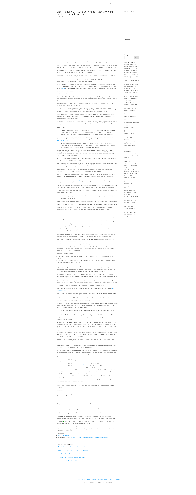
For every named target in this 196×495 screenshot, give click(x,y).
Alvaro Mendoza (63, 16)
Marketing (108, 3)
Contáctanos (136, 3)
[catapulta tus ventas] (131, 35)
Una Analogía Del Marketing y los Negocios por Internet (72, 457)
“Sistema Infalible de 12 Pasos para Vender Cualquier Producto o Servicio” (90, 437)
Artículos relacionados (63, 435)
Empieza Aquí (99, 3)
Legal (111, 479)
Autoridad (115, 3)
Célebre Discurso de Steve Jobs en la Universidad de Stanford (131, 165)
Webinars (122, 3)
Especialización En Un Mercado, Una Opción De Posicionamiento (130, 202)
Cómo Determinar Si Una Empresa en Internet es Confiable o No (130, 181)
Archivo (129, 3)
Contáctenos (117, 479)
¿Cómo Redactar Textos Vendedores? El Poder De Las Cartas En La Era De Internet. (131, 171)
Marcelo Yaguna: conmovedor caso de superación (129, 208)
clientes (111, 217)
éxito (63, 88)
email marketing (79, 364)
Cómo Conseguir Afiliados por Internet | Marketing (71, 454)
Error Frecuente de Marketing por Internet (68, 461)
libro (80, 181)
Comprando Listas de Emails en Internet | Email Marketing (73, 450)
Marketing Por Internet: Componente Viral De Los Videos (72, 446)
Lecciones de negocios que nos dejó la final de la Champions (131, 214)
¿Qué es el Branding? (129, 190)
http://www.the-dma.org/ (63, 140)
